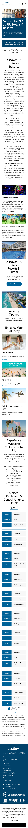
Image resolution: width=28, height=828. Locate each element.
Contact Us (6, 778)
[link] (21, 708)
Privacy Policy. (13, 817)
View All (14, 712)
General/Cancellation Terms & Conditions (11, 760)
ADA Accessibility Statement (11, 773)
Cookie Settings (14, 820)
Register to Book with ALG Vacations (13, 785)
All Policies (6, 763)
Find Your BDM (7, 780)
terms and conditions (6, 728)
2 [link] (12, 708)
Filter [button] (15, 508)
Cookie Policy (7, 770)
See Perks (4, 359)
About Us (5, 757)
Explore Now (5, 416)
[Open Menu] (25, 4)
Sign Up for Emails (11, 789)
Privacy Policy (7, 765)
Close (14, 825)
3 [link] (15, 708)
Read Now (4, 385)
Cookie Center (7, 768)
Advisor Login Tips (8, 775)
